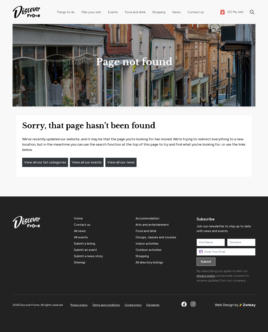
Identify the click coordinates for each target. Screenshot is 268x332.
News (176, 12)
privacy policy (206, 276)
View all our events (87, 162)
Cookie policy (133, 305)
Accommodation (147, 218)
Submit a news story (88, 256)
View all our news (121, 162)
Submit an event (85, 250)
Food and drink (135, 12)
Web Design (224, 305)
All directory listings (149, 262)
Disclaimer (153, 305)
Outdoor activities (148, 250)
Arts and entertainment (152, 225)
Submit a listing (84, 243)
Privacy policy (79, 305)
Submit (206, 261)
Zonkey (248, 305)
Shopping (158, 12)
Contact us (196, 12)
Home (78, 218)
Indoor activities (147, 243)
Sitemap (79, 262)
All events (81, 237)
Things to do (66, 12)
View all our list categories (45, 162)
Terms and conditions (106, 305)
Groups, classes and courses (156, 237)
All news (80, 231)
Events (113, 12)
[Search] (249, 12)
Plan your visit (91, 12)
